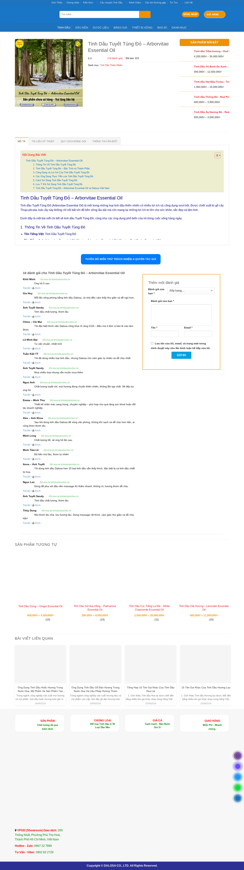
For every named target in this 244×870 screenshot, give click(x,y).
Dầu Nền (81, 27)
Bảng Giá (120, 27)
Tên (154, 327)
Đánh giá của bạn (156, 291)
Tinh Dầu (63, 27)
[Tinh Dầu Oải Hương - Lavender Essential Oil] (203, 576)
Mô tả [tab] (21, 141)
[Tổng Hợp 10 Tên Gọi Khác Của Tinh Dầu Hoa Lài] (150, 659)
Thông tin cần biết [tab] (105, 141)
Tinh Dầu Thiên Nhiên (111, 65)
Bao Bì (162, 27)
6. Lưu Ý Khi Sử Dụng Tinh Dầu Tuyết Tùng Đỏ (57, 184)
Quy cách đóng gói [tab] (73, 141)
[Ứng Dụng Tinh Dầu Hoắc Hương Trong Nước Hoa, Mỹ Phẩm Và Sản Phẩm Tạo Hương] (40, 664)
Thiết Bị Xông (142, 27)
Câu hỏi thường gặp (155, 2)
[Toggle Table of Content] (216, 155)
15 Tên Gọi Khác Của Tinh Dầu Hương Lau (205, 687)
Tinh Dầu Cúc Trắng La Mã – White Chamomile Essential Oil (149, 608)
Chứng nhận (72, 2)
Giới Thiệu (56, 2)
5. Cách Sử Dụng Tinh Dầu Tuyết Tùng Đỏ (55, 180)
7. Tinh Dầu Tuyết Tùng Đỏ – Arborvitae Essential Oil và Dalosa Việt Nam (71, 188)
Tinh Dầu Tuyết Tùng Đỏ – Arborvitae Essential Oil (54, 160)
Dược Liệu (101, 27)
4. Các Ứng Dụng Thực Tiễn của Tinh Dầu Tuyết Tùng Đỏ (63, 176)
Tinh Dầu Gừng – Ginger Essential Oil (40, 606)
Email (188, 327)
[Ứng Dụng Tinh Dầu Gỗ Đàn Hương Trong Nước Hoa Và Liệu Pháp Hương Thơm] (95, 664)
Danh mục (179, 27)
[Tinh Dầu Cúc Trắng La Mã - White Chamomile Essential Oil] (149, 576)
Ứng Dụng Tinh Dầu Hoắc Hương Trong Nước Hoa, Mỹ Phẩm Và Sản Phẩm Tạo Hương (40, 691)
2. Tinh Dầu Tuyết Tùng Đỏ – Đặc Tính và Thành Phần (61, 168)
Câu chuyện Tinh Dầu (111, 2)
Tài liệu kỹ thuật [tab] (43, 141)
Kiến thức (88, 2)
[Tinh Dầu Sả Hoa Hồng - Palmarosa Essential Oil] (94, 576)
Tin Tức (174, 2)
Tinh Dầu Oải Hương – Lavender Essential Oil (203, 608)
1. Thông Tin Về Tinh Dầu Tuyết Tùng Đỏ (54, 164)
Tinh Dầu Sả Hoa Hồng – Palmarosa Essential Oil (95, 608)
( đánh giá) (115, 58)
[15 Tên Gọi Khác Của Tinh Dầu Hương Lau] (205, 659)
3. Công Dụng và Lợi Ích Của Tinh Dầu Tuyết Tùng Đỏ (61, 172)
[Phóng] (19, 102)
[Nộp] (145, 14)
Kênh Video (135, 2)
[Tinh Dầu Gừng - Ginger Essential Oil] (40, 576)
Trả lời (26, 288)
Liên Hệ (189, 2)
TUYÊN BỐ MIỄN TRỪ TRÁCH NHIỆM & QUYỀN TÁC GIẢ (120, 259)
